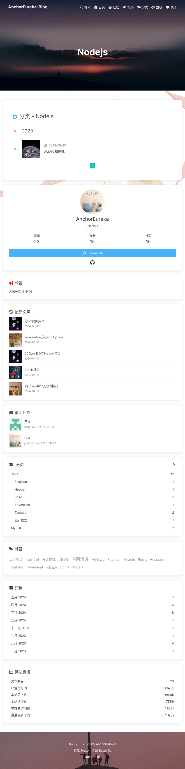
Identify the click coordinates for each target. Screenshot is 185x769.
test (27, 438)
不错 (27, 422)
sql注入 (52, 567)
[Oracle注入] (15, 372)
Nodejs (77, 567)
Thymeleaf (34, 567)
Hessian (156, 559)
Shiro (64, 567)
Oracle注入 (31, 369)
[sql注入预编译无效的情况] (15, 388)
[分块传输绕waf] (15, 324)
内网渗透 (80, 559)
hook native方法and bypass (43, 337)
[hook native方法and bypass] (15, 340)
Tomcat (32, 559)
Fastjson (114, 559)
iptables (16, 567)
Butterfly (105, 750)
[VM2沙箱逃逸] (31, 149)
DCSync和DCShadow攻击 (42, 353)
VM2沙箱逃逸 (54, 152)
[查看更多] (173, 465)
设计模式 (49, 559)
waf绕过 (16, 559)
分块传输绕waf (34, 321)
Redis (142, 559)
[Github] (92, 262)
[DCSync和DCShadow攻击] (15, 356)
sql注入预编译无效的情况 (41, 386)
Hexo (85, 750)
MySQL (98, 559)
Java (63, 559)
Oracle (129, 559)
